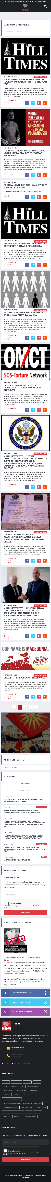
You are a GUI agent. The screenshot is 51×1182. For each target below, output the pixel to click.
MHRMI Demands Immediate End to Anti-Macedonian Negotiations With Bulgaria (22, 811)
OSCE (5, 1086)
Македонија (41, 1107)
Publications (28, 1175)
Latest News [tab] (25, 784)
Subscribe (25, 912)
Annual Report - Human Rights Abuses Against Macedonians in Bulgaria (24, 800)
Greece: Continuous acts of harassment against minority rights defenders (25, 387)
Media (20, 1175)
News (7, 1175)
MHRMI (6, 1082)
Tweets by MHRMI (10, 767)
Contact (25, 1177)
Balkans (38, 1112)
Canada (27, 1082)
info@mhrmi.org (17, 1049)
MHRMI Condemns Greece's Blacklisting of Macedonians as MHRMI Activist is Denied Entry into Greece (24, 538)
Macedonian (8, 1090)
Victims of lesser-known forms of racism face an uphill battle (24, 313)
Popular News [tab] (25, 791)
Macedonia (16, 1082)
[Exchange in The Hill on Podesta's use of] (25, 220)
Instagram (26, 1063)
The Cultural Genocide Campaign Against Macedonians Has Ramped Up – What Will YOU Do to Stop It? (25, 849)
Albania (37, 1082)
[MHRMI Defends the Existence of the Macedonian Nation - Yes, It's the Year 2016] (25, 56)
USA (25, 1095)
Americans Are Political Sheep (17, 860)
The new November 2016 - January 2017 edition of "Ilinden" (25, 186)
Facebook (6, 1063)
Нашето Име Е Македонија (13, 1112)
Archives (13, 1175)
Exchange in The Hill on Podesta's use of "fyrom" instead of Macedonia (25, 245)
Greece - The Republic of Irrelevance (24, 678)
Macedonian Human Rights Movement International (22, 1103)
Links (44, 1175)
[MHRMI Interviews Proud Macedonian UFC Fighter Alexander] (25, 127)
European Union (30, 1116)
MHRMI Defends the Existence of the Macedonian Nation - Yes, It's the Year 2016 (25, 81)
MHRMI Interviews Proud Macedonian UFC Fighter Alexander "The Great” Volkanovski (25, 153)
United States (32, 1086)
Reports (38, 1175)
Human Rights (35, 1090)
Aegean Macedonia (10, 1107)
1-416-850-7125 (16, 1057)
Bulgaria (7, 1095)
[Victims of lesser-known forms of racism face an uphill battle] (25, 289)
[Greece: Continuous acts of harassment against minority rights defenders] (25, 362)
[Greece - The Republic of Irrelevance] (25, 657)
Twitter (16, 1063)
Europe (14, 1086)
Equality (17, 1116)
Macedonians (21, 1090)
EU (22, 1086)
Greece (16, 1095)
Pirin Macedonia (27, 1107)
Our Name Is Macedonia (12, 1099)
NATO (28, 1112)
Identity (7, 1116)
